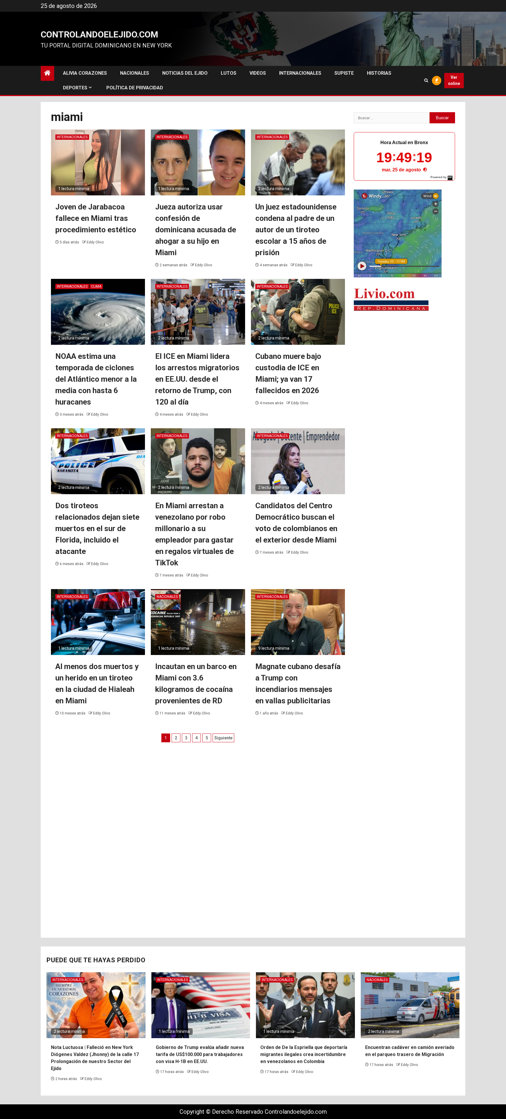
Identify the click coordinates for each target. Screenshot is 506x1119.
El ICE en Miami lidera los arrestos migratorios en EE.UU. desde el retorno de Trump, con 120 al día (197, 379)
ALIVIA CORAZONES (85, 73)
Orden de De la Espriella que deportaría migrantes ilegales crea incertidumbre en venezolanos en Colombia (303, 1054)
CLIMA (96, 286)
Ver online (454, 80)
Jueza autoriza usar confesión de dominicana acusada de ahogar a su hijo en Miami (195, 229)
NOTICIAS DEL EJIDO (185, 73)
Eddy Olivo (95, 242)
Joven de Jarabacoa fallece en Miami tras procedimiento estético (95, 218)
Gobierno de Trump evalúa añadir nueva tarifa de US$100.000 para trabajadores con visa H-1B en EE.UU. (200, 1054)
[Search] (426, 80)
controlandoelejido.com (99, 34)
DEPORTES (75, 88)
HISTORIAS (379, 73)
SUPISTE (344, 73)
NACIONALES (134, 73)
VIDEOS (257, 73)
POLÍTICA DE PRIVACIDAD (134, 88)
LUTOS (228, 73)
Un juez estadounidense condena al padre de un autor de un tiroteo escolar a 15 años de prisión (295, 229)
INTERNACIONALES (300, 73)
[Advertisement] (404, 362)
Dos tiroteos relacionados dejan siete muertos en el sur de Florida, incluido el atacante (97, 528)
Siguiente (223, 738)
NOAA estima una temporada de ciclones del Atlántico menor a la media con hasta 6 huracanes (96, 379)
